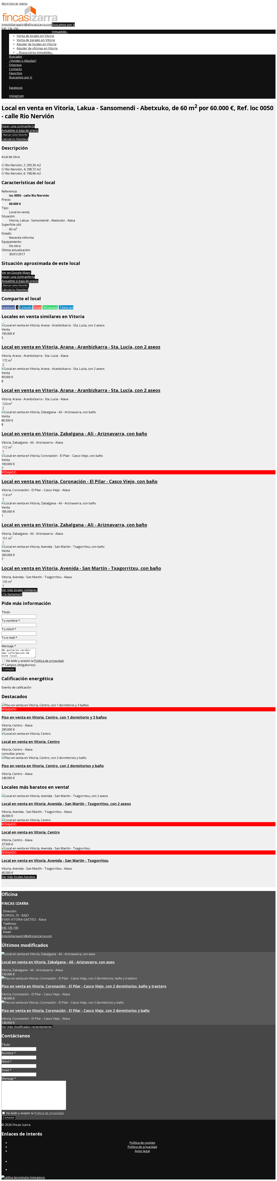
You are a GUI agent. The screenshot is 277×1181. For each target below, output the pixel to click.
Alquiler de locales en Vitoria (36, 44)
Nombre (9, 1053)
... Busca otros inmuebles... (35, 52)
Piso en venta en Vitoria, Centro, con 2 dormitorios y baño (53, 765)
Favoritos (15, 73)
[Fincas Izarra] (30, 20)
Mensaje (9, 646)
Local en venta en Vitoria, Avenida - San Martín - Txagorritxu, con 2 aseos (66, 803)
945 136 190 (10, 29)
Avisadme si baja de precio (20, 130)
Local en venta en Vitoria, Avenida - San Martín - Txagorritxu (55, 860)
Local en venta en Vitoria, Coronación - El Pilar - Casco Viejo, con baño (80, 481)
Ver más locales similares (19, 590)
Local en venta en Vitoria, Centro (31, 741)
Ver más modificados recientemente (27, 1027)
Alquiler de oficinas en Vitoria (37, 48)
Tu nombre (11, 621)
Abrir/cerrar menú (14, 4)
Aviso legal (142, 1151)
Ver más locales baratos (19, 877)
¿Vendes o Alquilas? (22, 61)
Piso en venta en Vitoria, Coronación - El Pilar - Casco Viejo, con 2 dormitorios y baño (76, 1010)
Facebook (8, 307)
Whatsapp (50, 307)
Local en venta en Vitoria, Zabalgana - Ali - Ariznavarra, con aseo (58, 962)
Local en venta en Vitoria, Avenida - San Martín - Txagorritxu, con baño (81, 568)
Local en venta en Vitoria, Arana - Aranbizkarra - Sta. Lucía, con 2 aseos (81, 347)
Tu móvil (9, 629)
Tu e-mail (9, 638)
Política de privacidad (49, 661)
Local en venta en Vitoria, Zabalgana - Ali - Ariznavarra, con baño (74, 433)
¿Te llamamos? (12, 594)
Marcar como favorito (15, 134)
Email (37, 307)
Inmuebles (60, 32)
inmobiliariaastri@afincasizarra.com (27, 24)
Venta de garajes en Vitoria (36, 40)
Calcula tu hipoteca (15, 139)
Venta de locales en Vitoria (35, 36)
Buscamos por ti (63, 24)
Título (6, 612)
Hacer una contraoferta (18, 126)
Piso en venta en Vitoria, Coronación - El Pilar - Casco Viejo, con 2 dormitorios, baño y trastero (84, 986)
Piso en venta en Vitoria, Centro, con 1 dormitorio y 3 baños (54, 717)
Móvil (7, 1061)
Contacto (15, 69)
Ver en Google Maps (16, 273)
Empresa (15, 65)
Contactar (8, 669)
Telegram (66, 307)
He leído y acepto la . (34, 661)
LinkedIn (25, 307)
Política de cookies (142, 1143)
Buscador (15, 57)
